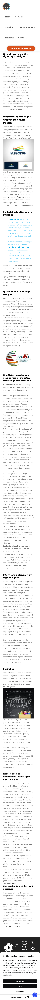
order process (14, 926)
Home (24, 941)
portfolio (6, 676)
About (24, 944)
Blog (24, 947)
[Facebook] (33, 948)
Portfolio (24, 951)
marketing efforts (14, 197)
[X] (33, 943)
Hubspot (13, 883)
